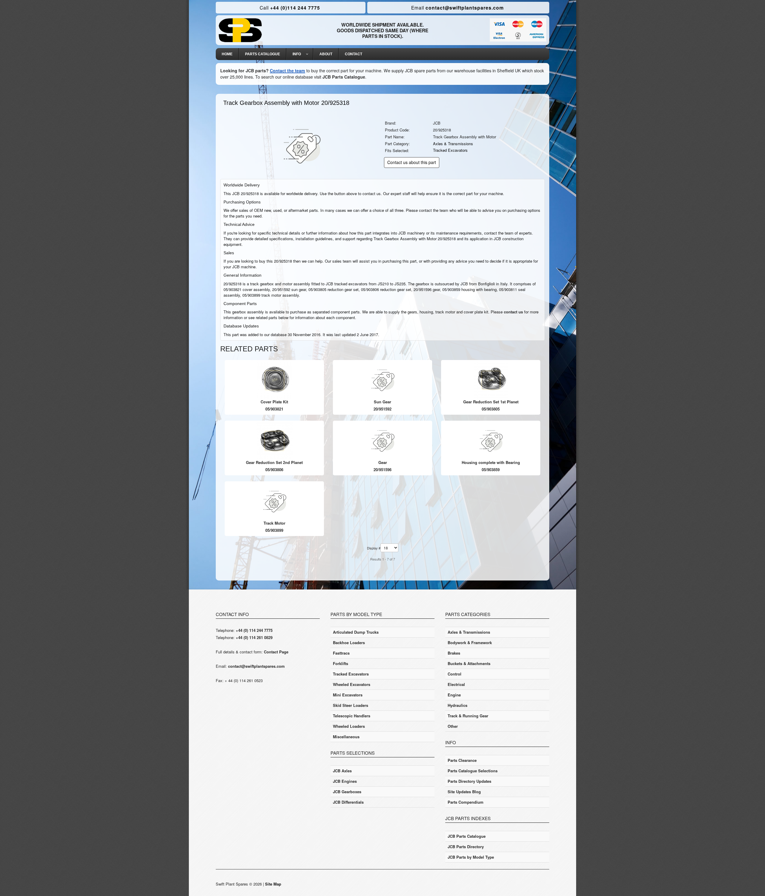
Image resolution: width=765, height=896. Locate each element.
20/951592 (382, 409)
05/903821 (274, 409)
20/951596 (382, 469)
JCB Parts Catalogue (343, 77)
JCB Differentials (348, 802)
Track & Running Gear (468, 716)
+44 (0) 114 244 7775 (254, 630)
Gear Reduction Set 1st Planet (490, 402)
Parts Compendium (466, 802)
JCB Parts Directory (466, 846)
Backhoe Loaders (349, 642)
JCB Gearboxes (347, 791)
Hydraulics (457, 705)
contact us (513, 312)
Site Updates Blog (464, 791)
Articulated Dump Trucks (356, 632)
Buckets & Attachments (469, 663)
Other (453, 726)
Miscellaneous (346, 736)
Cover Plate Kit (274, 402)
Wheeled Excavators (351, 684)
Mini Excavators (347, 695)
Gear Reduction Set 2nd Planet (274, 462)
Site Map (273, 884)
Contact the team (287, 70)
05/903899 (274, 530)
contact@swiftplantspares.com (457, 7)
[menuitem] (227, 54)
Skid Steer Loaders (350, 705)
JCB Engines (345, 781)
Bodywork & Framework (470, 642)
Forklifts (340, 663)
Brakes (454, 653)
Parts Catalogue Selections (473, 771)
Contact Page (276, 652)
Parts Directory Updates (469, 781)
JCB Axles (342, 771)
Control (454, 674)
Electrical (456, 684)
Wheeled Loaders (349, 726)
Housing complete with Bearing (491, 462)
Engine (454, 695)
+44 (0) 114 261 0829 (254, 637)
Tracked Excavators (450, 150)
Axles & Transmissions (453, 143)
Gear (382, 462)
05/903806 (274, 469)
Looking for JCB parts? (244, 70)
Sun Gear (382, 402)
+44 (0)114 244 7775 (290, 7)
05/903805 (491, 409)
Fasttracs (341, 653)
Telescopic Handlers (351, 716)
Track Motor (274, 523)
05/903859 (491, 469)
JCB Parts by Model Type (471, 857)
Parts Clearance (462, 760)
